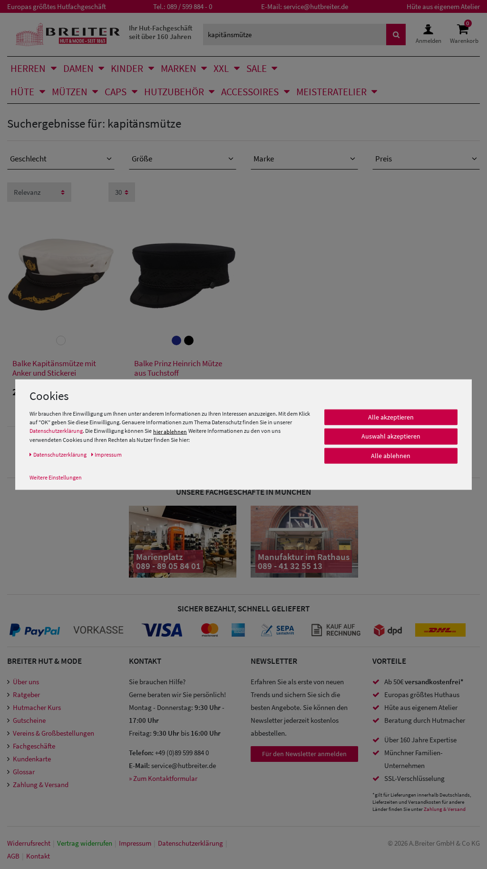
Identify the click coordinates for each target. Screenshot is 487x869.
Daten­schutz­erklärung (190, 843)
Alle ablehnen (390, 455)
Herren (28, 68)
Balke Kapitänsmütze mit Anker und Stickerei (54, 368)
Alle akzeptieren (391, 417)
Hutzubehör (174, 91)
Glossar (24, 771)
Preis (383, 158)
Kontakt (38, 855)
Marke (263, 158)
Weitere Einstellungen (55, 476)
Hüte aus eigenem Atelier (443, 6)
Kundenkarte (32, 758)
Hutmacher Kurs (37, 707)
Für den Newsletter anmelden (304, 753)
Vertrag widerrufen (84, 843)
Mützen (70, 91)
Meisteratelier (331, 91)
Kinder (127, 68)
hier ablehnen (170, 431)
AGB (13, 855)
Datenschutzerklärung (56, 430)
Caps (116, 91)
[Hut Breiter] (68, 35)
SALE (256, 68)
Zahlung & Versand (40, 784)
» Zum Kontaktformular (163, 778)
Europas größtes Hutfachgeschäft (56, 6)
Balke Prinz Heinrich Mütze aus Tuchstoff (178, 368)
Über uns (26, 681)
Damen (78, 68)
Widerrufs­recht (28, 843)
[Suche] (396, 34)
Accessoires (250, 91)
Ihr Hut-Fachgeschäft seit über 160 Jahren (161, 32)
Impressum (135, 843)
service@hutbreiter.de (315, 6)
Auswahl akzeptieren (390, 436)
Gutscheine (29, 720)
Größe (142, 158)
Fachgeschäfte (34, 745)
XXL (221, 68)
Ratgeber (26, 694)
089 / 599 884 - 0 (189, 6)
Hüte (22, 91)
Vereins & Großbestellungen (53, 733)
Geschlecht (28, 158)
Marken (178, 68)
